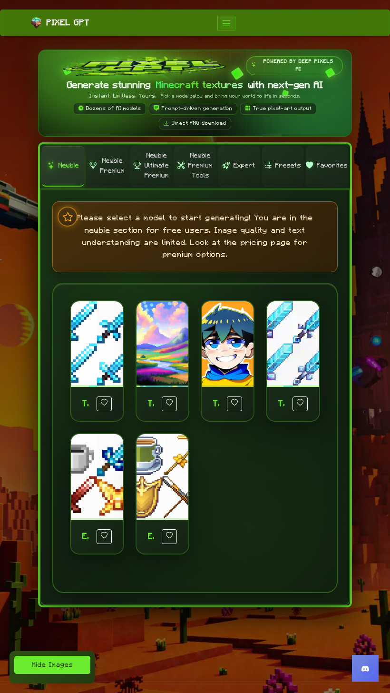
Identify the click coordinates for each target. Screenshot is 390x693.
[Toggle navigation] (226, 23)
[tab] (63, 166)
